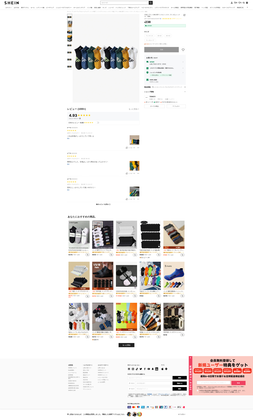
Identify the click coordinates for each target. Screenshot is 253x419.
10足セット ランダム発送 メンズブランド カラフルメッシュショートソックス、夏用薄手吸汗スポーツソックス (150, 291)
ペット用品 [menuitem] (205, 7)
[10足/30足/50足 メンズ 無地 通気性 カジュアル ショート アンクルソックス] (150, 235)
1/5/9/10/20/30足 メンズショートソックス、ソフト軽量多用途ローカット (126, 291)
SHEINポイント (102, 370)
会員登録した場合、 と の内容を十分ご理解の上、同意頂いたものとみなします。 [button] (220, 387)
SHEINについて (72, 368)
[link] (235, 2)
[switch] (97, 123)
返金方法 (85, 377)
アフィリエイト (87, 389)
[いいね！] (127, 147)
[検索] (151, 3)
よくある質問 (101, 382)
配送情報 (85, 372)
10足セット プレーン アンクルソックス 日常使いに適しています (174, 250)
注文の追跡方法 (87, 382)
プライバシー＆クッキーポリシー (217, 386)
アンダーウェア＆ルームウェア (80, 11)
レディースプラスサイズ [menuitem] (162, 7)
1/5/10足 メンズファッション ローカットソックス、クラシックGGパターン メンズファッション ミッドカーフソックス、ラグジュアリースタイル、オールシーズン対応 (174, 332)
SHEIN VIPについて (88, 387)
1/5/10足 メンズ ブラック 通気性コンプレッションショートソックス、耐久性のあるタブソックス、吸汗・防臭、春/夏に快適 (103, 291)
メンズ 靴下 (93, 11)
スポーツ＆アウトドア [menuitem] (228, 7)
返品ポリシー (86, 375)
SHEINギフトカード (103, 372)
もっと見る (126, 345)
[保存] (183, 49)
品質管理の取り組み (73, 388)
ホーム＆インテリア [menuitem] (79, 7)
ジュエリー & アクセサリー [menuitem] (64, 7)
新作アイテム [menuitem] (25, 7)
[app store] (162, 370)
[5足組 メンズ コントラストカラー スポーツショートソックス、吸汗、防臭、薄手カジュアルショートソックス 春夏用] (150, 317)
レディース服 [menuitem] (40, 7)
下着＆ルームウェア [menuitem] (133, 7)
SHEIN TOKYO (72, 381)
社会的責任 (71, 370)
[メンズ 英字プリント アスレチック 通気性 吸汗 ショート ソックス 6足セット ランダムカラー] (102, 235)
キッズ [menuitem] (104, 7)
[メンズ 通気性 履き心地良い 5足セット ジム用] (102, 317)
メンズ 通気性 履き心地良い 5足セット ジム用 (102, 332)
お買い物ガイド (87, 368)
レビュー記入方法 (102, 377)
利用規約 (149, 394)
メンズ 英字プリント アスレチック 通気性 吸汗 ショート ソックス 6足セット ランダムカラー (102, 250)
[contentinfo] (157, 407)
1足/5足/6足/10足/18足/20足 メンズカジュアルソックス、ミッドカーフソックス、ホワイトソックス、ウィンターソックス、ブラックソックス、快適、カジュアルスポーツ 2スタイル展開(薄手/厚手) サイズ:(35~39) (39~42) (126, 250)
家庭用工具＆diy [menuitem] (241, 7)
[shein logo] (11, 3)
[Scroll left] (245, 7)
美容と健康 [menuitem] (97, 7)
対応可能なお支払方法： (134, 403)
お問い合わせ (101, 368)
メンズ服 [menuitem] (89, 7)
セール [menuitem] (33, 7)
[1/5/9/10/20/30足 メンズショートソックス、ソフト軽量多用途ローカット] (126, 276)
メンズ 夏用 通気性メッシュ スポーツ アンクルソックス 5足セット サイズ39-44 (174, 291)
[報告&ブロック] (138, 147)
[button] (243, 3)
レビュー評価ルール (103, 379)
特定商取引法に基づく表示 (74, 377)
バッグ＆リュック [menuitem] (121, 7)
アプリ (163, 365)
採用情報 (70, 375)
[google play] (166, 370)
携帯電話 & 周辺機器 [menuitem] (186, 7)
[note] (145, 258)
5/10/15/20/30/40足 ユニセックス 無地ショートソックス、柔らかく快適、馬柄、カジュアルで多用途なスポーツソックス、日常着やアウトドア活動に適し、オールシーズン (79, 250)
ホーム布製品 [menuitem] (175, 7)
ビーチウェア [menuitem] (50, 7)
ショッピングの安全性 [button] (155, 72)
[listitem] (79, 239)
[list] (143, 368)
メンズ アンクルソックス (103, 11)
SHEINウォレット (102, 375)
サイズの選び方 (87, 384)
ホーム (69, 11)
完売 (161, 50)
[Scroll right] (247, 7)
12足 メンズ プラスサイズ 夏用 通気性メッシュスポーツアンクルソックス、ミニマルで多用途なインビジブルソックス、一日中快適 (79, 291)
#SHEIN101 (71, 383)
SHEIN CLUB (71, 390)
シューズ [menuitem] (111, 7)
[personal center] (232, 3)
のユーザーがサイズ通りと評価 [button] (156, 44)
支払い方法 (86, 370)
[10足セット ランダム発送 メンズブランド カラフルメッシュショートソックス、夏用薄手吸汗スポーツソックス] (150, 276)
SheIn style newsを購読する (136, 374)
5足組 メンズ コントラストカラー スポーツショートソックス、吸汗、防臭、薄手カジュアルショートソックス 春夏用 (150, 332)
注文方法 (85, 379)
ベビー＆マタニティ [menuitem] (147, 7)
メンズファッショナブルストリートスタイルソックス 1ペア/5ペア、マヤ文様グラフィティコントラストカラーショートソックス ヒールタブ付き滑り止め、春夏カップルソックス (126, 332)
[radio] (149, 35)
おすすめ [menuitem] (16, 7)
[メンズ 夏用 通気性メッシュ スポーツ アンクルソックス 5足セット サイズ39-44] (174, 276)
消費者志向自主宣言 (73, 385)
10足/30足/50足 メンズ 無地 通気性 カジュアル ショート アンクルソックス (150, 250)
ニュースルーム (72, 372)
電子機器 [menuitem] (197, 7)
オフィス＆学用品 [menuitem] (215, 7)
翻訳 (68, 138)
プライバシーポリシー (164, 394)
